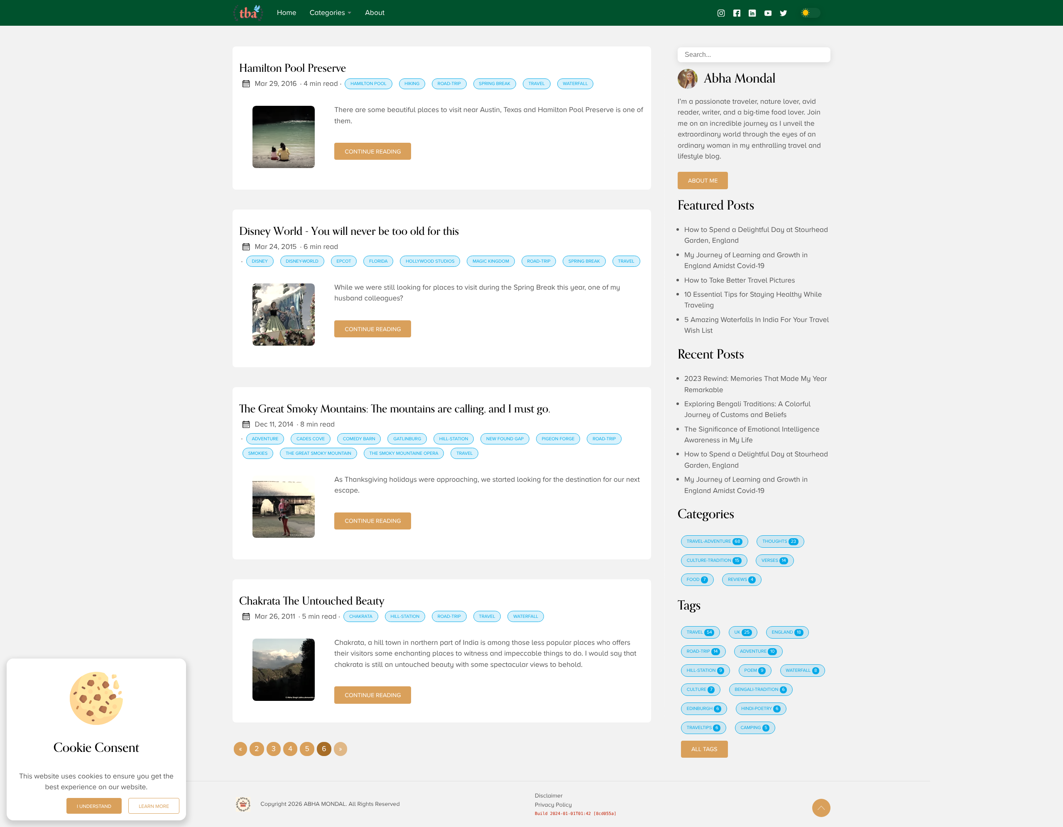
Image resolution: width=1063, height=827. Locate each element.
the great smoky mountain (318, 453)
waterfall (575, 84)
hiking (411, 84)
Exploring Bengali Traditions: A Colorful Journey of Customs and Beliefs (747, 409)
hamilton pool (368, 84)
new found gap (505, 439)
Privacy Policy (553, 804)
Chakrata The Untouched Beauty (312, 601)
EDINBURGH (703, 708)
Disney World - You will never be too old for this (349, 231)
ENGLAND (786, 632)
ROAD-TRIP (702, 651)
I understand (94, 806)
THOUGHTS (779, 541)
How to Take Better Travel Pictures (739, 280)
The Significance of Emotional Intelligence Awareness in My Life (752, 435)
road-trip (449, 84)
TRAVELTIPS (702, 728)
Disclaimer (549, 795)
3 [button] (274, 749)
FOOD (696, 579)
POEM (754, 670)
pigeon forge (558, 439)
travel (537, 84)
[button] (240, 749)
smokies (257, 453)
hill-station (453, 439)
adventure (265, 439)
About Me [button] (703, 180)
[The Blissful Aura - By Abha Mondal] (251, 13)
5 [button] (307, 749)
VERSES (774, 560)
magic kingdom (491, 261)
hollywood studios (430, 261)
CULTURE (700, 689)
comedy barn (359, 439)
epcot (344, 261)
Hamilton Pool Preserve (292, 68)
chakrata (360, 616)
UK (742, 632)
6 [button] (324, 749)
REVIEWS (740, 579)
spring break (494, 84)
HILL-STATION (704, 670)
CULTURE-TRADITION (713, 560)
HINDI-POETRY (759, 708)
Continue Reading (373, 151)
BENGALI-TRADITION (759, 689)
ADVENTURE (757, 651)
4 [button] (290, 749)
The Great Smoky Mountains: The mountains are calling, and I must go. (394, 409)
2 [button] (257, 749)
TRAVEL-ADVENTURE (713, 541)
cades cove (310, 439)
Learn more (154, 806)
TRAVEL (699, 632)
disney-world (302, 261)
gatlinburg (407, 439)
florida (378, 261)
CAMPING (753, 728)
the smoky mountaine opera (404, 453)
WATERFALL (801, 670)
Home (286, 12)
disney (259, 261)
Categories (327, 12)
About (375, 12)
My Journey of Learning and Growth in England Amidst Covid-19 (746, 260)
